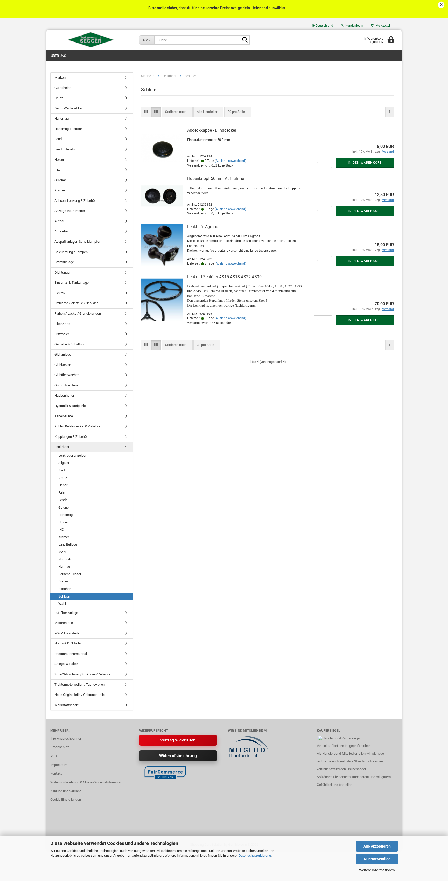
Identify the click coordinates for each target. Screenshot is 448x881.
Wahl (62, 604)
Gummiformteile (66, 385)
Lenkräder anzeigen (72, 455)
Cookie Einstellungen (65, 799)
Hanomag (61, 118)
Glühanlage (62, 354)
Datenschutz (59, 747)
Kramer (59, 190)
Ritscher (64, 589)
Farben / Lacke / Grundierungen (77, 313)
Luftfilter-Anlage (66, 613)
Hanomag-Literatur (68, 129)
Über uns (58, 56)
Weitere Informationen (377, 870)
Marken (60, 77)
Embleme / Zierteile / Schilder (76, 303)
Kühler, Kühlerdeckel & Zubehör (77, 426)
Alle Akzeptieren (377, 846)
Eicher (62, 485)
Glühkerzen (62, 365)
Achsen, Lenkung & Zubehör (75, 201)
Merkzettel (382, 25)
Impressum (58, 765)
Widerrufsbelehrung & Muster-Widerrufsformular (85, 782)
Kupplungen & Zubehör (71, 437)
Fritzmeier (61, 334)
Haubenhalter (64, 395)
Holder (59, 160)
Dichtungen (62, 272)
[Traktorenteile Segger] (90, 40)
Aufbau (59, 221)
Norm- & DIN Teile (67, 643)
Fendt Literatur (65, 149)
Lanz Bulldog (67, 544)
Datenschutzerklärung (255, 855)
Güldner (60, 180)
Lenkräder (61, 447)
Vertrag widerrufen (177, 740)
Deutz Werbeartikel (68, 108)
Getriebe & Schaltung (69, 344)
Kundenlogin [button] (353, 25)
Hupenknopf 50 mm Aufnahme (215, 178)
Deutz (58, 98)
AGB (53, 756)
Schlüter (64, 596)
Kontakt (56, 773)
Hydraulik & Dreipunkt (70, 406)
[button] (322, 26)
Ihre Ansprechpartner (65, 738)
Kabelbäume (63, 416)
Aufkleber (61, 231)
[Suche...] (245, 40)
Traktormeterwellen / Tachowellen (79, 684)
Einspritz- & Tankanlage (71, 283)
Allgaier (63, 463)
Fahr (61, 493)
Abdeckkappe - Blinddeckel (211, 130)
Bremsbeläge (64, 262)
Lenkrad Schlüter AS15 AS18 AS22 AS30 (224, 276)
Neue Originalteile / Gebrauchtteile (79, 695)
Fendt (58, 139)
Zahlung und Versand (65, 791)
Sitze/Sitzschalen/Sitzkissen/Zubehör (82, 674)
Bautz (62, 470)
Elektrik (59, 293)
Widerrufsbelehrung (178, 755)
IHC (57, 170)
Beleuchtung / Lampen (71, 252)
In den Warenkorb (365, 162)
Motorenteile (63, 623)
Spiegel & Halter (66, 664)
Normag (64, 566)
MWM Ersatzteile (66, 633)
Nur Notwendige (377, 859)
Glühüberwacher (66, 375)
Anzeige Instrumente (69, 211)
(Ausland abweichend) (230, 161)
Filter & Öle (62, 324)
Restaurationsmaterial (70, 654)
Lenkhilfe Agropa (202, 226)
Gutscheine (62, 88)
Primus (63, 581)
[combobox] (177, 112)
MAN (62, 552)
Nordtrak (64, 559)
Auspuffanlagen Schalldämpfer (77, 242)
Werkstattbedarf (66, 705)
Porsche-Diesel (69, 574)
